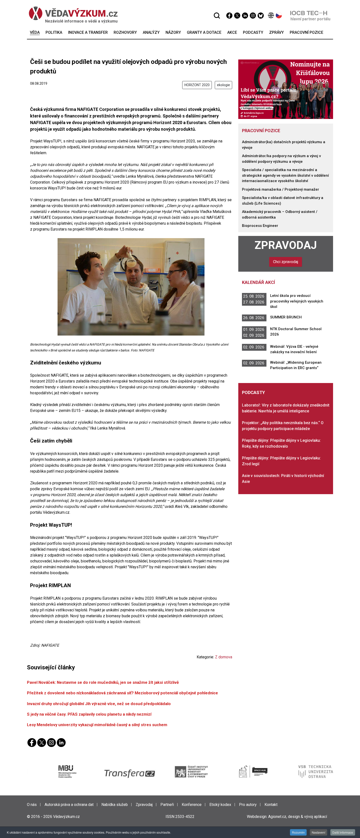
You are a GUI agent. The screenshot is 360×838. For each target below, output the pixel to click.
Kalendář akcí (258, 282)
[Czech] (279, 15)
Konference (192, 804)
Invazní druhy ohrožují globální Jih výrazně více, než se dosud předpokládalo (99, 703)
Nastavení (318, 832)
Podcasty (253, 392)
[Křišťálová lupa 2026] (285, 89)
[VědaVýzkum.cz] (71, 13)
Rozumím (298, 832)
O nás (32, 804)
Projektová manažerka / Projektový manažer (280, 189)
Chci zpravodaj (285, 261)
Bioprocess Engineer (260, 225)
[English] (271, 15)
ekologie (223, 85)
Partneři (167, 804)
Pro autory (248, 804)
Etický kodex (220, 804)
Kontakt (270, 804)
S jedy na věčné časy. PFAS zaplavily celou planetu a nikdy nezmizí (89, 714)
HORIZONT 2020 (197, 85)
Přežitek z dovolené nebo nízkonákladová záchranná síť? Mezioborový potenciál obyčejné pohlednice (122, 692)
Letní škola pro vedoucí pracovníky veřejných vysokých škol (296, 301)
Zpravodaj (285, 245)
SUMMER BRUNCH (286, 317)
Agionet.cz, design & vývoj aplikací (297, 816)
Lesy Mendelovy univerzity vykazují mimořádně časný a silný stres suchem (97, 724)
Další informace (342, 832)
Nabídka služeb (114, 804)
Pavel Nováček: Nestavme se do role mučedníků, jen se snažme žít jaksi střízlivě (103, 682)
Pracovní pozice (261, 130)
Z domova (223, 657)
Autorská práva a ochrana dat (69, 804)
